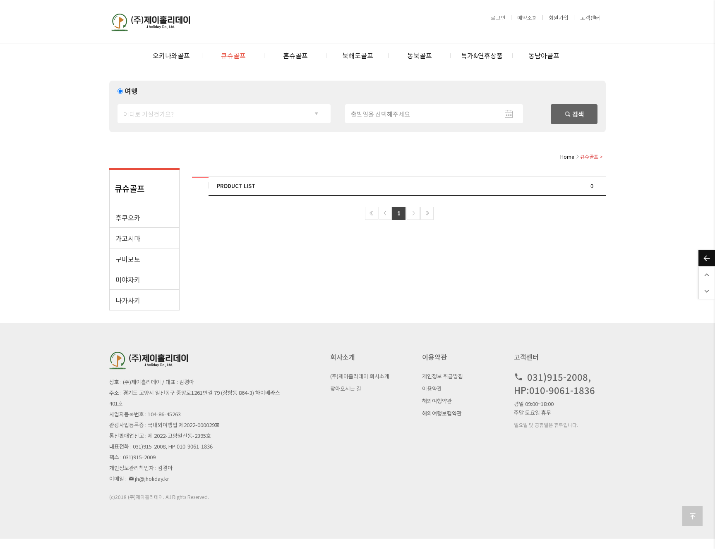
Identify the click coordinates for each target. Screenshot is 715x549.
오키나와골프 (171, 55)
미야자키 (127, 279)
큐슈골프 (233, 55)
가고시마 (127, 238)
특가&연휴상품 (482, 55)
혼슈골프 (295, 55)
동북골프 (419, 55)
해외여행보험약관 (442, 413)
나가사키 (127, 300)
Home (567, 156)
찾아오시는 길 (345, 388)
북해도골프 (357, 55)
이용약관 (432, 388)
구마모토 (127, 259)
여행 (131, 91)
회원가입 (559, 17)
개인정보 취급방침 (442, 376)
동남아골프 (543, 55)
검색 (577, 114)
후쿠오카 (127, 217)
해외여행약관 (437, 401)
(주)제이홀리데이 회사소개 (359, 376)
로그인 (498, 17)
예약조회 (527, 17)
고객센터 (590, 17)
